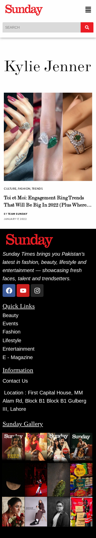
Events (10, 323)
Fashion (24, 188)
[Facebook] (9, 290)
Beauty (10, 315)
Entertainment (19, 349)
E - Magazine (18, 357)
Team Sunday (18, 213)
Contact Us (15, 381)
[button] (88, 9)
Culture (10, 188)
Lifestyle (12, 340)
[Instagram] (37, 290)
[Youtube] (23, 290)
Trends (37, 188)
